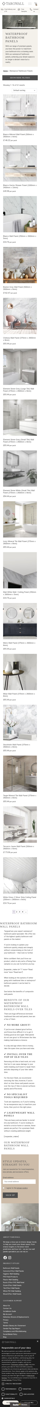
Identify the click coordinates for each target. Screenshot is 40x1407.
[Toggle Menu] (30, 4)
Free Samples (24, 10)
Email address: (8, 1177)
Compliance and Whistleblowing (14, 1331)
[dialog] (20, 1373)
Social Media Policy (10, 1334)
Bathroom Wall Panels (11, 1268)
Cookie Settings (7, 1380)
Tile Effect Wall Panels (11, 1288)
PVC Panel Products (10, 1277)
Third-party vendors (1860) (20, 1364)
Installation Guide (9, 1311)
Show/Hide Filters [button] (20, 78)
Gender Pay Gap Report (11, 1329)
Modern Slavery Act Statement (14, 1326)
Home (5, 71)
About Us (6, 1306)
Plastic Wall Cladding (10, 1280)
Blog (4, 1337)
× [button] (37, 1341)
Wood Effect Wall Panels (12, 1294)
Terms (5, 1323)
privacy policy (22, 1188)
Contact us (35, 10)
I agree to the (16, 1188)
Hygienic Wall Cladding (11, 1274)
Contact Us (7, 1308)
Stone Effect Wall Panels (12, 1285)
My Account (7, 1314)
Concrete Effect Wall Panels (13, 1271)
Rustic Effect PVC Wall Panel (13, 1282)
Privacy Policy (16, 1380)
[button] (20, 1398)
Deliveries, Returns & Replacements (16, 1317)
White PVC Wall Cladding (12, 1291)
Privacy (5, 1320)
